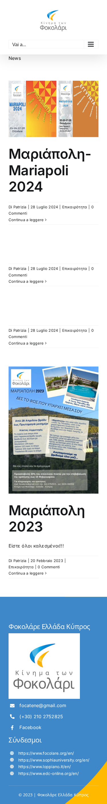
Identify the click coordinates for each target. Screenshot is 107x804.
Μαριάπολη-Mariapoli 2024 (50, 170)
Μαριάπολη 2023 (47, 518)
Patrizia (20, 207)
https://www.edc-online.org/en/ (48, 773)
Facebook (30, 727)
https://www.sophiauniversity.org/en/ (54, 760)
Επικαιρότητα (74, 207)
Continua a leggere (26, 219)
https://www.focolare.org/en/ (46, 753)
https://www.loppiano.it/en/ (44, 766)
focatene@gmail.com (42, 705)
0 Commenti (49, 567)
